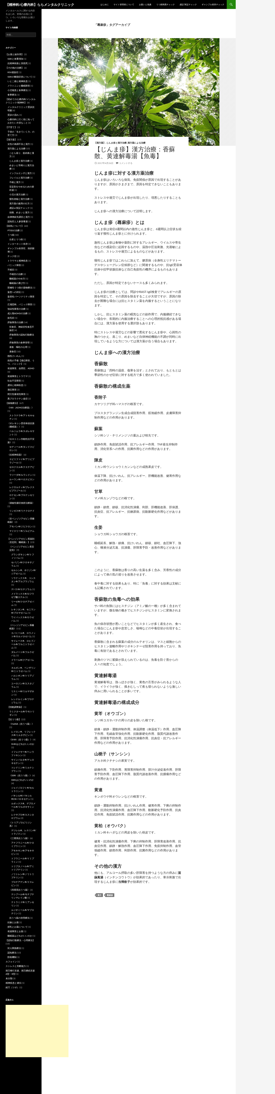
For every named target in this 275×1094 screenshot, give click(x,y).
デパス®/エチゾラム (21, 589)
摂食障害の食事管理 (19, 342)
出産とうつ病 (16, 239)
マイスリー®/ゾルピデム (21, 531)
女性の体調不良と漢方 (18, 144)
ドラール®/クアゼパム (22, 659)
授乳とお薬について (17, 926)
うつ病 (10, 234)
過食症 (12, 351)
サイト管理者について (124, 4)
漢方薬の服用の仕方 (19, 203)
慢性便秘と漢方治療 (19, 199)
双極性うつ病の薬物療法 (19, 287)
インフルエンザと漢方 (20, 173)
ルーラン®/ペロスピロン (21, 479)
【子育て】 (11, 127)
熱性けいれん (14, 356)
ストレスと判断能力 (16, 966)
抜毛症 (10, 317)
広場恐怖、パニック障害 (19, 304)
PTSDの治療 (13, 230)
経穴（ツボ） (12, 987)
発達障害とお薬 (15, 931)
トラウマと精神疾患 (17, 260)
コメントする (125, 163)
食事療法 (11, 94)
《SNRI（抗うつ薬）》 (20, 739)
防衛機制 (11, 957)
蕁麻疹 (110, 895)
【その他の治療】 (15, 67)
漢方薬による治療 (137, 142)
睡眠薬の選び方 (17, 283)
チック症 (11, 256)
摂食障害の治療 (15, 322)
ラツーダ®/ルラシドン (20, 474)
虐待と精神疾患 (15, 385)
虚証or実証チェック (19, 208)
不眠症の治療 (16, 274)
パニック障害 (14, 265)
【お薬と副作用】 (15, 54)
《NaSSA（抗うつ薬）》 (21, 723)
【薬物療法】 (12, 403)
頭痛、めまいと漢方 (19, 212)
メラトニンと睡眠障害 (18, 85)
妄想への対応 (14, 292)
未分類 (9, 978)
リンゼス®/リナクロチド (21, 510)
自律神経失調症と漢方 (18, 217)
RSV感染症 (12, 72)
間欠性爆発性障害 (16, 394)
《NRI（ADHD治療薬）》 (20, 407)
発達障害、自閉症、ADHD (20, 368)
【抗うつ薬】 (14, 719)
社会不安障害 (14, 380)
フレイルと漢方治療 (19, 177)
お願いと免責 (145, 4)
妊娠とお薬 (13, 922)
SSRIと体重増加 (15, 58)
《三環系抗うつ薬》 (19, 838)
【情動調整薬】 (15, 707)
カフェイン (11, 961)
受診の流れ (13, 114)
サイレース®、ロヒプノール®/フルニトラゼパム (23, 644)
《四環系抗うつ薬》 (19, 889)
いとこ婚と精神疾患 (17, 81)
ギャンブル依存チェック (213, 4)
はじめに (104, 4)
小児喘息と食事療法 (17, 90)
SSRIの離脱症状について (19, 76)
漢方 (99, 895)
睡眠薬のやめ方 (17, 278)
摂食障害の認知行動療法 (21, 334)
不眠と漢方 (15, 182)
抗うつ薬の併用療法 (19, 917)
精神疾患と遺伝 (13, 982)
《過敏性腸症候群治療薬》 (20, 502)
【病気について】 (15, 225)
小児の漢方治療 (17, 194)
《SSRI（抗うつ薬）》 (20, 775)
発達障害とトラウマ (17, 376)
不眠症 (10, 269)
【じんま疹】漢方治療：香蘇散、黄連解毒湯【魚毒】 (134, 152)
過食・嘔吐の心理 (18, 347)
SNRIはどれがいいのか (22, 744)
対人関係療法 (14, 948)
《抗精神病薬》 (15, 454)
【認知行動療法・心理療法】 (20, 940)
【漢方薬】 (100, 142)
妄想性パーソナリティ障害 (20, 296)
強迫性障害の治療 (16, 308)
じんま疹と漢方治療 (116, 142)
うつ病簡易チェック (165, 4)
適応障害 (11, 389)
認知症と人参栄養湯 (17, 221)
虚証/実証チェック (188, 4)
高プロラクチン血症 (17, 398)
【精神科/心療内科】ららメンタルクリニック (40, 4)
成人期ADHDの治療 (17, 313)
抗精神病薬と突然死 (17, 63)
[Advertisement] (37, 1031)
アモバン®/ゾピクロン (20, 526)
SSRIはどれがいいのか (22, 779)
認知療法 (11, 952)
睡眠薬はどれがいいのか (19, 935)
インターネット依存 (17, 243)
